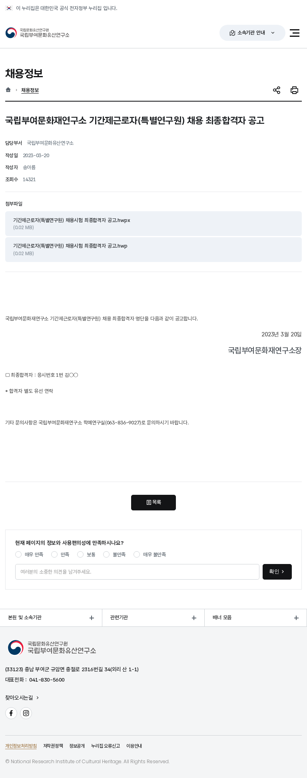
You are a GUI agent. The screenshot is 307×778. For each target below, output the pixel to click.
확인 (274, 571)
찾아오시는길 (19, 698)
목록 (156, 502)
